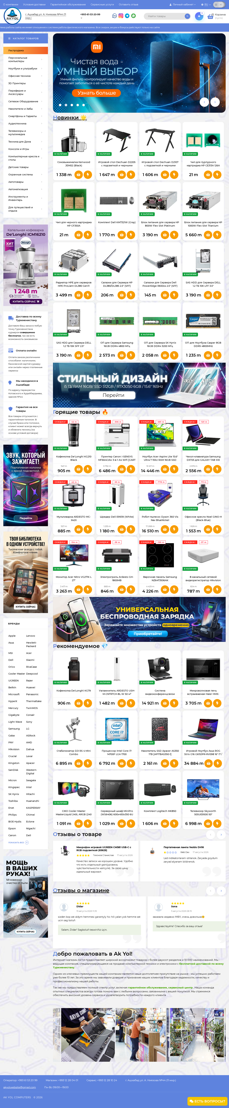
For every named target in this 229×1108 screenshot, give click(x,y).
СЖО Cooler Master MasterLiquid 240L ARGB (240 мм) (74, 814)
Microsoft (14, 694)
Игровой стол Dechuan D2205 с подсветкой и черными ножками (116, 165)
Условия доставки (34, 4)
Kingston (13, 763)
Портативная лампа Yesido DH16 (184, 847)
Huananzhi (32, 800)
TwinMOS (32, 708)
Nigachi (30, 828)
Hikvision (13, 749)
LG (27, 728)
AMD (29, 742)
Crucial (12, 756)
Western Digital (31, 771)
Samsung (14, 728)
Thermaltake (34, 701)
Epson (12, 828)
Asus (11, 642)
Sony (29, 721)
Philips (12, 814)
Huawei (30, 687)
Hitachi (30, 794)
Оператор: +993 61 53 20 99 (20, 1080)
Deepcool (32, 673)
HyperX (12, 701)
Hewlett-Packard (31, 644)
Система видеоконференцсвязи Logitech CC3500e (160, 694)
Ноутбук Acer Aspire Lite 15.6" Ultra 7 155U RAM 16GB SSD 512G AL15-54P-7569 (160, 460)
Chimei (30, 814)
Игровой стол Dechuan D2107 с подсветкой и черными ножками (160, 165)
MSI (10, 653)
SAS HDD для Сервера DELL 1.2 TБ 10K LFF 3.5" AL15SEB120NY (203, 286)
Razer (29, 680)
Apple (12, 635)
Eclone (30, 821)
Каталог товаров (25, 38)
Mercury (13, 708)
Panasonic (32, 694)
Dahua (30, 749)
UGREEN (13, 680)
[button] (60, 105)
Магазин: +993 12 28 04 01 (62, 1080)
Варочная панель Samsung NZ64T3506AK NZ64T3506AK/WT (160, 580)
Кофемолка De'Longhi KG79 (73, 690)
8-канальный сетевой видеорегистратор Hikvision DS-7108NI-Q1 (203, 580)
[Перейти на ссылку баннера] (139, 73)
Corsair (30, 714)
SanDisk (13, 769)
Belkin (12, 687)
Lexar (29, 756)
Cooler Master (16, 673)
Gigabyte (13, 714)
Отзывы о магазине (81, 890)
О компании (10, 4)
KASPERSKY (33, 807)
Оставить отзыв (128, 4)
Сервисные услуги (102, 4)
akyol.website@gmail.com (19, 1087)
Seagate (31, 780)
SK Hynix (13, 794)
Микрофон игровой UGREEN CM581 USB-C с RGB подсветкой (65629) (103, 849)
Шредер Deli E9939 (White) (117, 516)
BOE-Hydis (14, 821)
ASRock (30, 735)
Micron (12, 780)
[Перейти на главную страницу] (12, 13)
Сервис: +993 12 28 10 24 (102, 1080)
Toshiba (13, 800)
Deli (28, 835)
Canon (12, 835)
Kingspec (14, 787)
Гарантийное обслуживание (68, 4)
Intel (29, 787)
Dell (10, 659)
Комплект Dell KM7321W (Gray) (117, 222)
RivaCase (31, 666)
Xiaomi (30, 659)
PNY (10, 742)
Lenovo (30, 635)
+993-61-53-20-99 (90, 14)
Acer (29, 653)
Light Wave (15, 721)
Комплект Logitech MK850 (160, 811)
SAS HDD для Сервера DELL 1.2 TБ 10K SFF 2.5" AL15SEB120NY (73, 346)
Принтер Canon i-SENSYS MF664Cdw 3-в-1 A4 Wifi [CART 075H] (116, 460)
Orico (11, 666)
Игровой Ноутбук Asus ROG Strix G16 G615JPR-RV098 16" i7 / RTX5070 (203, 754)
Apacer (30, 763)
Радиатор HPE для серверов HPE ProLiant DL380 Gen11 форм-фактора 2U (74, 286)
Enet (11, 807)
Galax (11, 735)
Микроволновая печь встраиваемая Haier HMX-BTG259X (203, 694)
